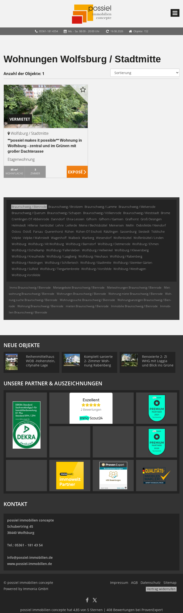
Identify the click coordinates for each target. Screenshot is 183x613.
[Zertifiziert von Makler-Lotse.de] (157, 475)
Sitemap (170, 582)
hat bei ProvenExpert (91, 610)
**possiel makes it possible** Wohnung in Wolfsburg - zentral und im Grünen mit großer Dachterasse (45, 145)
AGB (134, 582)
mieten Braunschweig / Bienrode (87, 306)
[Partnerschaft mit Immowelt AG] (70, 475)
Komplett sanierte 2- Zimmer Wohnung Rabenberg (98, 360)
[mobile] (175, 13)
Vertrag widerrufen (161, 589)
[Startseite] (91, 13)
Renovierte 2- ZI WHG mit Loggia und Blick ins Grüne (157, 360)
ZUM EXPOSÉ (77, 172)
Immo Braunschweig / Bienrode (30, 287)
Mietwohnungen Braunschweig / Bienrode (134, 287)
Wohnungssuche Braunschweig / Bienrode (87, 300)
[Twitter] (94, 600)
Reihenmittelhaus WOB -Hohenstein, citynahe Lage (40, 360)
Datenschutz (151, 582)
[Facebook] (87, 600)
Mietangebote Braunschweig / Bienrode (79, 287)
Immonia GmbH (35, 588)
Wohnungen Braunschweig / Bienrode (81, 294)
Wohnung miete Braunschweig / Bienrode (135, 294)
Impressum (119, 582)
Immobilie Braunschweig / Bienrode (134, 306)
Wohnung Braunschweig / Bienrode (40, 306)
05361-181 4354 (48, 31)
